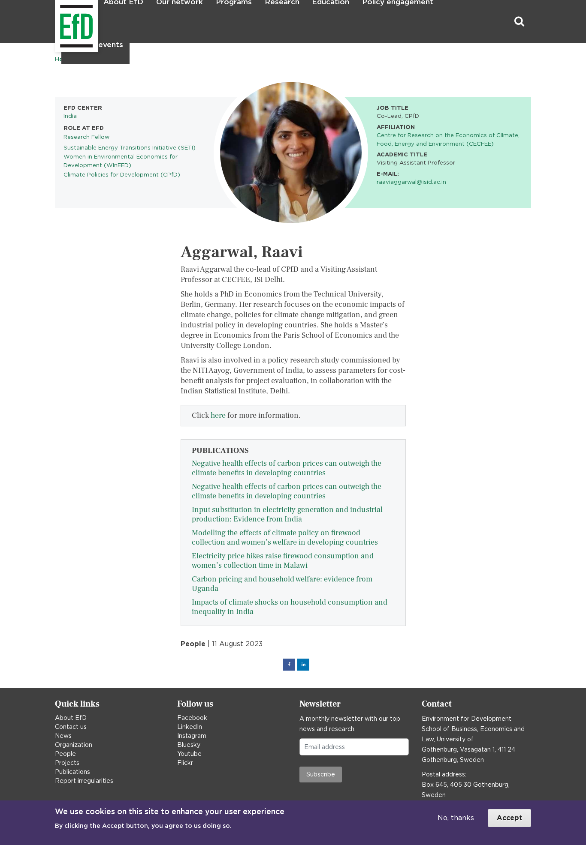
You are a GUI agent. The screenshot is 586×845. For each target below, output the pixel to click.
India (70, 115)
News (63, 735)
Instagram (191, 735)
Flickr (185, 762)
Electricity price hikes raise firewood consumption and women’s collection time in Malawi (283, 560)
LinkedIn (189, 726)
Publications (72, 771)
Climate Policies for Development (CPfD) (121, 174)
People (65, 753)
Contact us (71, 726)
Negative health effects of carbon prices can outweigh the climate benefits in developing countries (286, 468)
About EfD (71, 717)
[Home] (56, 21)
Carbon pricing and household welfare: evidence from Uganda (282, 583)
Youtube (189, 753)
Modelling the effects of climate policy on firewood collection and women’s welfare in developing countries (285, 537)
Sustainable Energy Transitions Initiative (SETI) (129, 147)
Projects (67, 762)
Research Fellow (86, 136)
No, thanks (456, 818)
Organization (73, 744)
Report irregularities (84, 780)
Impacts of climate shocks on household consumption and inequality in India (289, 607)
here (218, 415)
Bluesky (188, 744)
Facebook (192, 717)
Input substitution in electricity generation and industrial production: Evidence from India (287, 514)
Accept (509, 818)
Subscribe (320, 774)
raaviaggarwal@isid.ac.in (411, 181)
